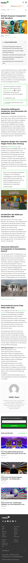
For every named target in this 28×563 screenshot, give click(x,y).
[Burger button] (25, 2)
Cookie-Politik (5, 554)
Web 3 (3, 528)
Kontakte (16, 541)
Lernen (3, 541)
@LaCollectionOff (8, 100)
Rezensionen (5, 544)
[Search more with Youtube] (8, 521)
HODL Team (7, 35)
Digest (3, 535)
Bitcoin (15, 528)
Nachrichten (17, 526)
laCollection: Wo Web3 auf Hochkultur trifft (14, 54)
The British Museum (9, 299)
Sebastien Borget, (12, 146)
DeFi (15, 535)
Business (4, 539)
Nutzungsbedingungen (17, 556)
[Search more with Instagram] (13, 521)
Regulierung (5, 543)
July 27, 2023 (6, 103)
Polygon (16, 533)
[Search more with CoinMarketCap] (10, 521)
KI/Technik (4, 536)
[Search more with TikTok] (5, 521)
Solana (15, 531)
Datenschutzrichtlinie (14, 554)
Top (3, 546)
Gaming (4, 533)
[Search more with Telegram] (3, 521)
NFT (3, 529)
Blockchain (16, 536)
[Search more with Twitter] (15, 521)
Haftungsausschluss (6, 556)
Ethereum (16, 529)
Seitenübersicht (5, 550)
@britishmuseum (8, 90)
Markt (3, 526)
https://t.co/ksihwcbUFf (20, 100)
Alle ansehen (21, 433)
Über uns (16, 539)
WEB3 (2, 13)
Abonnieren (14, 425)
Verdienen (4, 531)
